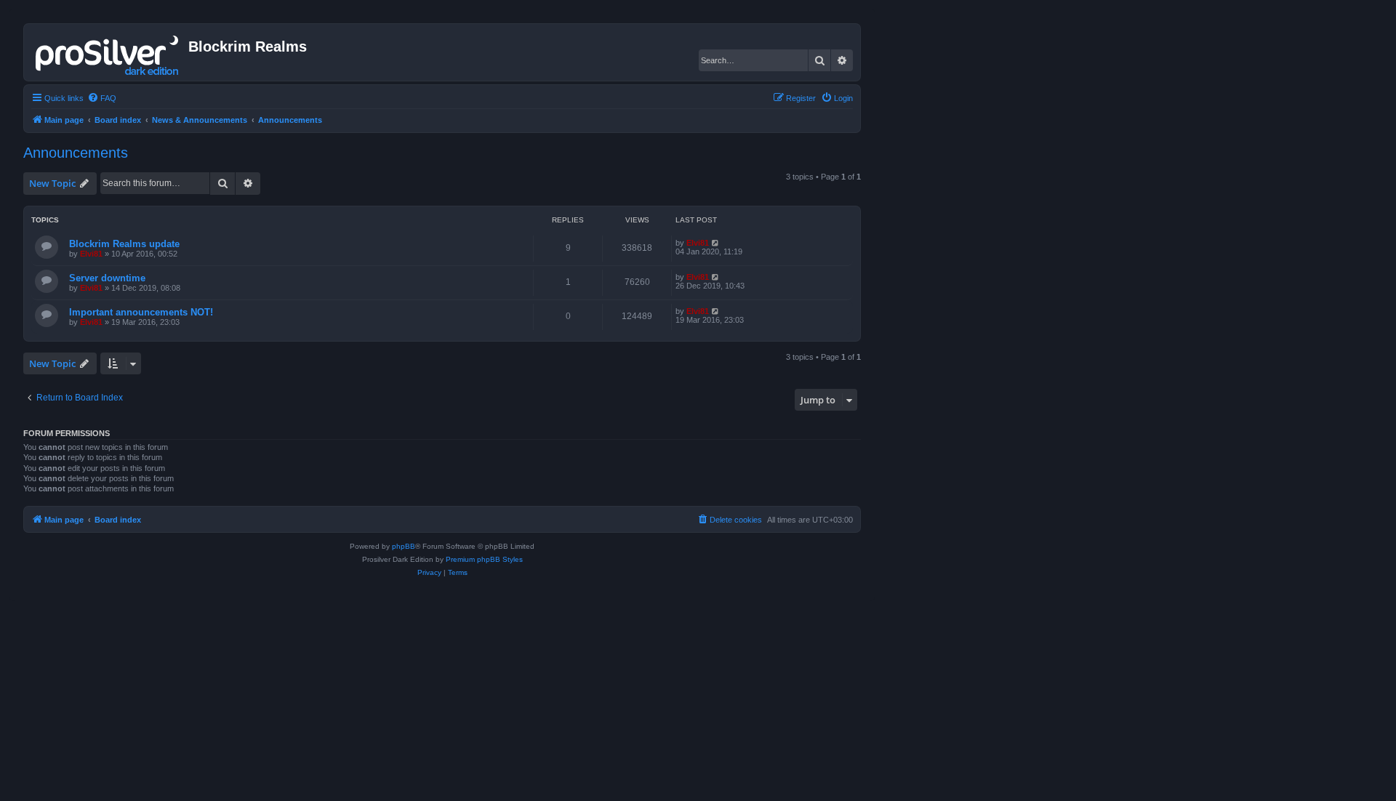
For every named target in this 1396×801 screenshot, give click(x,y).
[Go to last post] (716, 242)
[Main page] (108, 52)
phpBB (403, 546)
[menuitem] (101, 98)
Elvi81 (91, 253)
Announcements (75, 153)
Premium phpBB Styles (484, 559)
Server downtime (107, 278)
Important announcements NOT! (141, 312)
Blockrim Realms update (124, 243)
